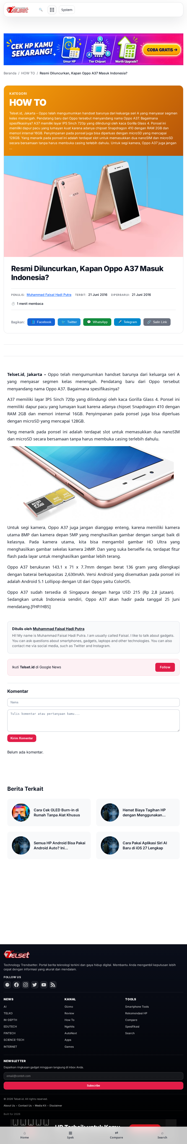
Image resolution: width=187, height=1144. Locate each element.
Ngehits (69, 1026)
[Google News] (7, 984)
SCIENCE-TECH (14, 1039)
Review (69, 1013)
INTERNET (10, 1046)
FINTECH (10, 1033)
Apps (68, 1039)
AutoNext (71, 1033)
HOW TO (28, 73)
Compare (131, 1020)
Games (69, 1046)
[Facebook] (16, 984)
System (66, 10)
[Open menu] (52, 9)
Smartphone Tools (137, 1006)
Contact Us (25, 1105)
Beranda (10, 73)
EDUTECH (10, 1026)
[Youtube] (43, 984)
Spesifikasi (132, 1026)
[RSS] (53, 984)
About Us (9, 1105)
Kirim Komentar (21, 738)
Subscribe (93, 1085)
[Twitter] (34, 984)
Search (130, 1033)
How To (69, 1020)
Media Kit (40, 1105)
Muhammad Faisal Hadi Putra (49, 295)
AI (5, 1006)
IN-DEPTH (10, 1020)
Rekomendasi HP (136, 1013)
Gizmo (69, 1006)
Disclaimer (55, 1105)
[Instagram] (25, 984)
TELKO (8, 1013)
